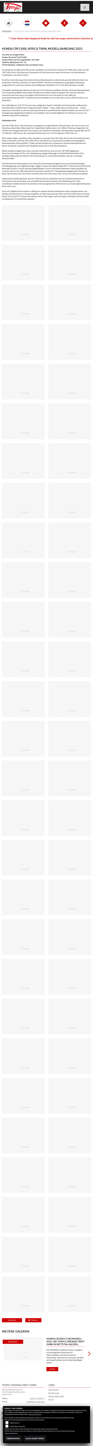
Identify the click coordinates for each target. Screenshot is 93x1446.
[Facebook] (64, 25)
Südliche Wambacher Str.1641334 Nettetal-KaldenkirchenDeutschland (13, 1392)
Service (51, 1399)
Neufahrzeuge (53, 1393)
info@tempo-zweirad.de (36, 1402)
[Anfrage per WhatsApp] (83, 25)
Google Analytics (15, 1423)
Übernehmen (13, 1438)
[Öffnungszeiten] (45, 25)
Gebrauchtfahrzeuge (56, 1396)
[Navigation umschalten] (84, 7)
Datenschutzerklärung (34, 1414)
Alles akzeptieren (34, 1438)
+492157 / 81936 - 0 (37, 1398)
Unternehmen (53, 1390)
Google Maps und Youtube (17, 1426)
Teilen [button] (34, 1320)
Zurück (12, 1320)
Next (88, 1354)
